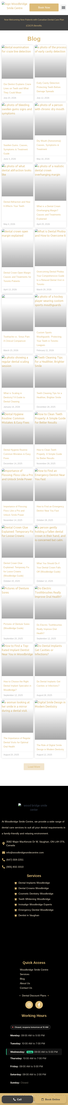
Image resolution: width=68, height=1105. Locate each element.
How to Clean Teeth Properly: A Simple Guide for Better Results (49, 454)
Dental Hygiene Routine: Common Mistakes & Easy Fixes (17, 454)
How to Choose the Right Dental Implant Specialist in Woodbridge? (17, 685)
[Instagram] (29, 1005)
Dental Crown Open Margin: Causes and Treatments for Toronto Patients (17, 276)
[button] (63, 7)
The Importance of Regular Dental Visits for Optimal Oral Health (16, 742)
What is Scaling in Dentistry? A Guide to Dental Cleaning (14, 397)
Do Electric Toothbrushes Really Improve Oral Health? (49, 629)
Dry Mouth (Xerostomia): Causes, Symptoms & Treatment (49, 145)
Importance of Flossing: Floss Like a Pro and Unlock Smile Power (15, 510)
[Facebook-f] (39, 1005)
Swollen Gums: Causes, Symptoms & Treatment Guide (15, 149)
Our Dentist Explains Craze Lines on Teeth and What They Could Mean (17, 88)
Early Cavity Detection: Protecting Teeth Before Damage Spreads (49, 87)
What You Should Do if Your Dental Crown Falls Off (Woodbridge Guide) (49, 567)
